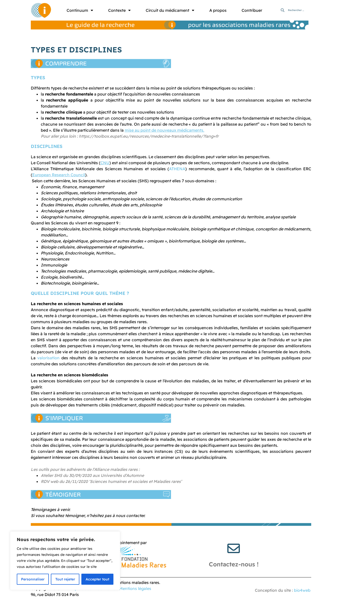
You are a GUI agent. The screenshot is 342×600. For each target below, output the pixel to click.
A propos (218, 10)
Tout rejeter (65, 579)
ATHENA (177, 168)
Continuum (77, 10)
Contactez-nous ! (234, 564)
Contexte (117, 10)
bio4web (302, 590)
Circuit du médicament (167, 10)
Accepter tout (97, 579)
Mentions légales (135, 588)
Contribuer (252, 10)
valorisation (48, 357)
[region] (65, 560)
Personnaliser (33, 579)
